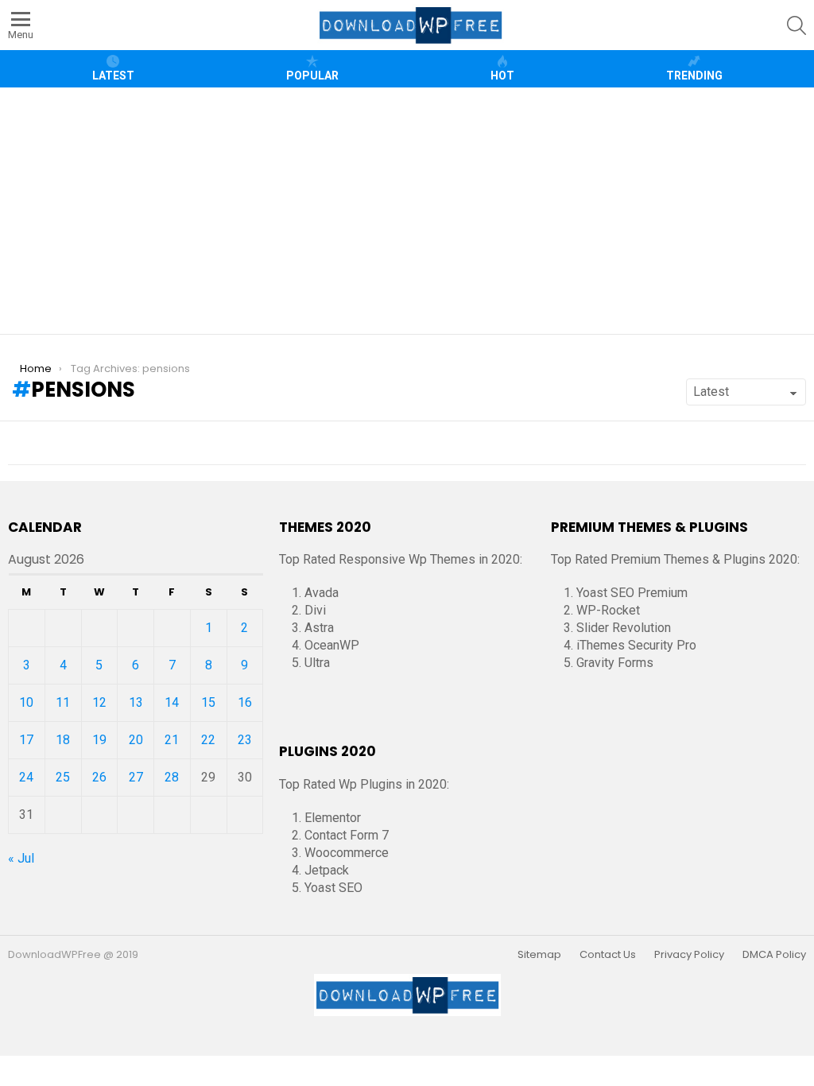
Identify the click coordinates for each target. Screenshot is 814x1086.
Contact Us (607, 954)
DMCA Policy (774, 954)
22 (208, 739)
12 (99, 702)
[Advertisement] (413, 210)
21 (172, 739)
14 (172, 702)
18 (63, 739)
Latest (113, 75)
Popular (312, 75)
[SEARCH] (796, 25)
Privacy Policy (689, 954)
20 (136, 739)
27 (136, 777)
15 (208, 702)
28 (172, 777)
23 (245, 739)
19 (99, 739)
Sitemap (539, 954)
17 (26, 739)
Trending (694, 75)
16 (245, 702)
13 (136, 702)
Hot (502, 75)
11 (63, 702)
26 (99, 777)
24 (26, 777)
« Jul (21, 858)
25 (63, 777)
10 (26, 702)
